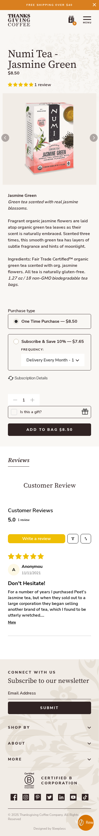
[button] (21, 85)
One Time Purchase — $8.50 (49, 321)
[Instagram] (25, 797)
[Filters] (72, 538)
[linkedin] (61, 797)
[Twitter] (49, 797)
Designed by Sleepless (50, 828)
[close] (94, 5)
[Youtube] (73, 797)
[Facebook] (14, 797)
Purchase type (21, 311)
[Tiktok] (85, 797)
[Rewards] (86, 823)
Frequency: (32, 349)
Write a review (36, 539)
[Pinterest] (37, 797)
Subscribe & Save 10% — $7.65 (52, 341)
